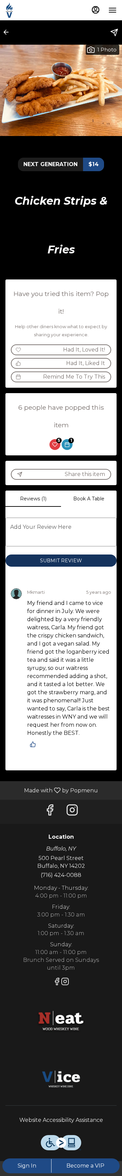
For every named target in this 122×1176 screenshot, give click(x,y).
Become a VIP (85, 1165)
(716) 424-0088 (61, 875)
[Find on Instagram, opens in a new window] (72, 811)
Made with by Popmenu (51, 790)
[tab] (33, 499)
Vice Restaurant (61, 1080)
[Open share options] (114, 32)
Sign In (27, 1165)
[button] (8, 32)
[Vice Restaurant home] (35, 10)
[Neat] (61, 1021)
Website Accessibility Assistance (61, 1120)
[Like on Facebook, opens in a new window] (50, 811)
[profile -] (96, 10)
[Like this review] (34, 744)
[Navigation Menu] (112, 10)
